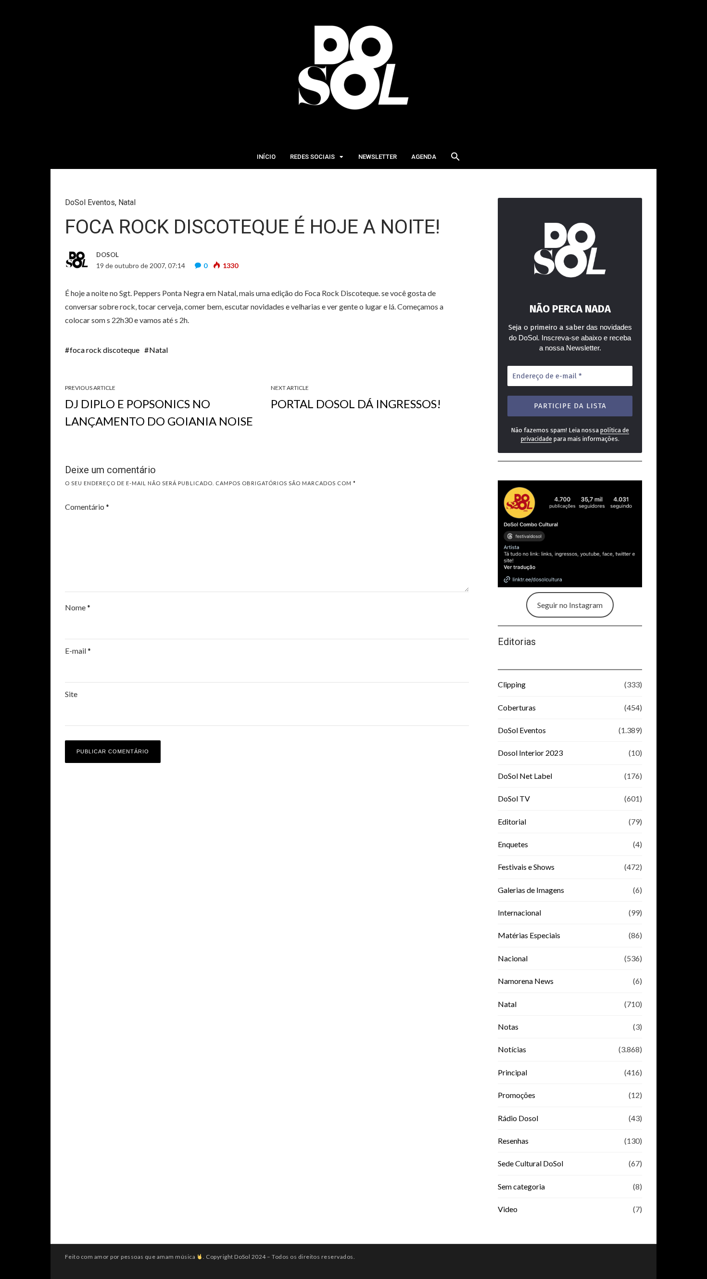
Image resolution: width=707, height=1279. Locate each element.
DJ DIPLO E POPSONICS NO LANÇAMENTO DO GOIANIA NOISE (159, 412)
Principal (512, 1072)
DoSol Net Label (525, 775)
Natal (127, 202)
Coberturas (517, 707)
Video (508, 1209)
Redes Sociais (312, 156)
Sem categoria (521, 1186)
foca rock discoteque (104, 349)
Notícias (512, 1049)
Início (266, 156)
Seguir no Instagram (570, 604)
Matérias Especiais (529, 935)
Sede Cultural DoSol (530, 1163)
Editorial (512, 821)
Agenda (423, 156)
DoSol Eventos (90, 202)
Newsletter (377, 156)
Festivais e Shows (526, 866)
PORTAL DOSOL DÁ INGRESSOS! (356, 404)
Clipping (512, 684)
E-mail (78, 650)
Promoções (516, 1094)
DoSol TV (514, 798)
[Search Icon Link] (455, 159)
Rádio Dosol (518, 1118)
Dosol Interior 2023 (530, 752)
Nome (77, 607)
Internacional (519, 912)
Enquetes (513, 844)
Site (71, 693)
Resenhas (513, 1140)
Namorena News (526, 980)
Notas (508, 1026)
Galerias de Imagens (531, 889)
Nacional (513, 958)
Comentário (87, 506)
